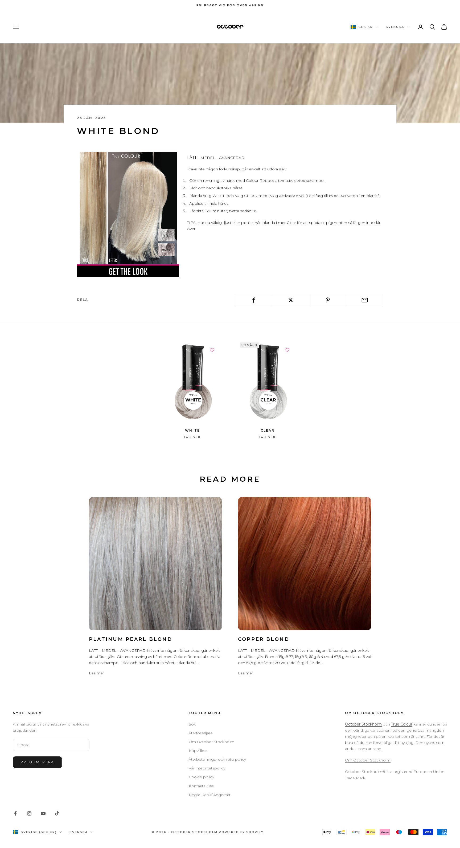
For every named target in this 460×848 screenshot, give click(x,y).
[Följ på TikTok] (57, 813)
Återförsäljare (201, 733)
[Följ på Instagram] (29, 813)
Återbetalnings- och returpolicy (217, 759)
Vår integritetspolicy (207, 768)
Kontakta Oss (201, 786)
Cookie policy (201, 777)
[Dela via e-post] (364, 300)
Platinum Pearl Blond (130, 639)
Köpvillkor (198, 750)
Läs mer (96, 673)
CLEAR (268, 430)
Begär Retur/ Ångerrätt (210, 794)
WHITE (192, 430)
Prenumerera (37, 762)
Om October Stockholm (211, 741)
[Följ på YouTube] (43, 813)
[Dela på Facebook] (253, 300)
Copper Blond (263, 639)
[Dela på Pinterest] (327, 300)
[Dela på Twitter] (290, 300)
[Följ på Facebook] (15, 813)
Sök (192, 724)
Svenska (395, 27)
